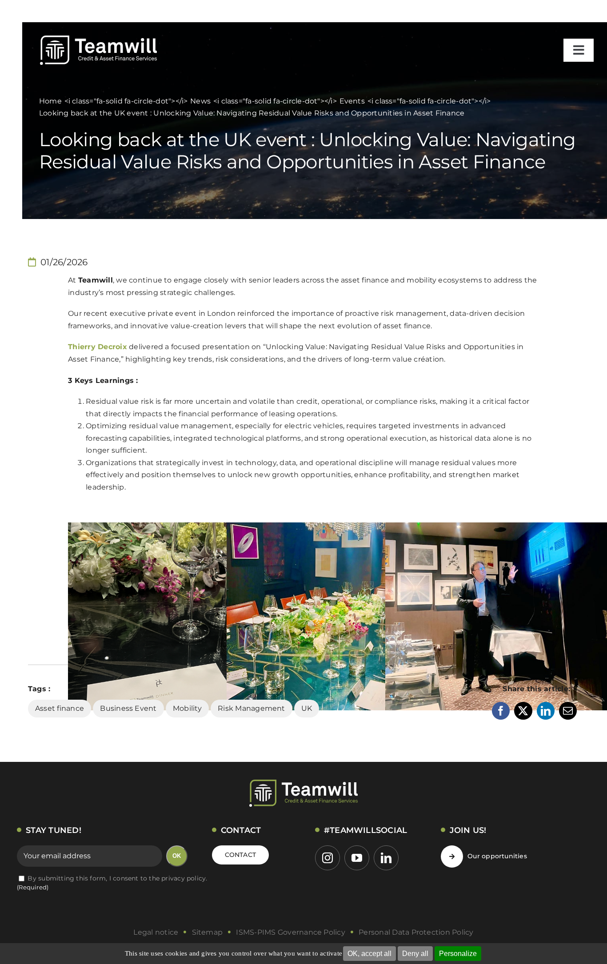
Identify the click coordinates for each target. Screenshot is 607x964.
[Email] (568, 711)
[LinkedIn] (546, 711)
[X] (523, 711)
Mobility (187, 708)
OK (176, 855)
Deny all (415, 953)
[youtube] (356, 857)
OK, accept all (369, 953)
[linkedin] (386, 857)
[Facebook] (501, 711)
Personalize (458, 953)
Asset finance (59, 708)
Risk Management (251, 708)
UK (306, 708)
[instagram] (327, 857)
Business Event (128, 708)
